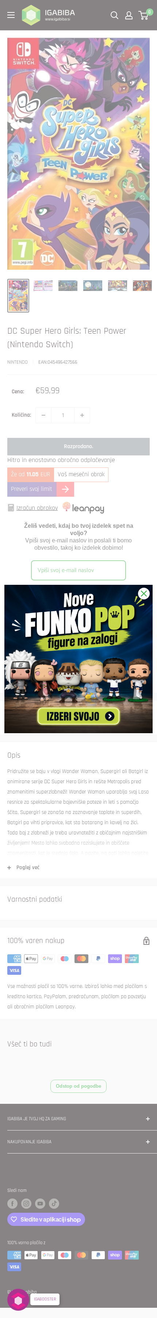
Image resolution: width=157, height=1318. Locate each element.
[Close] (144, 593)
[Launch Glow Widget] (18, 1300)
